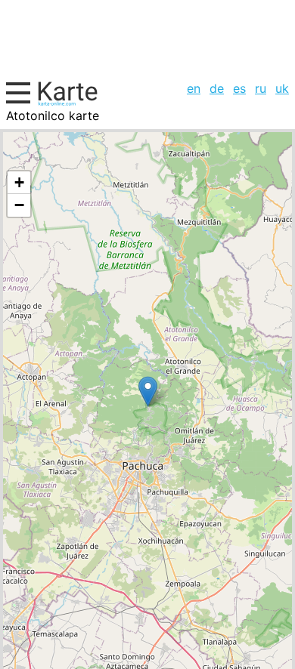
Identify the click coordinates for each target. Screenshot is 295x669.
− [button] (19, 205)
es (239, 88)
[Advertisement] (147, 38)
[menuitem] (193, 88)
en (193, 88)
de (217, 88)
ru (260, 88)
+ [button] (19, 182)
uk (282, 88)
